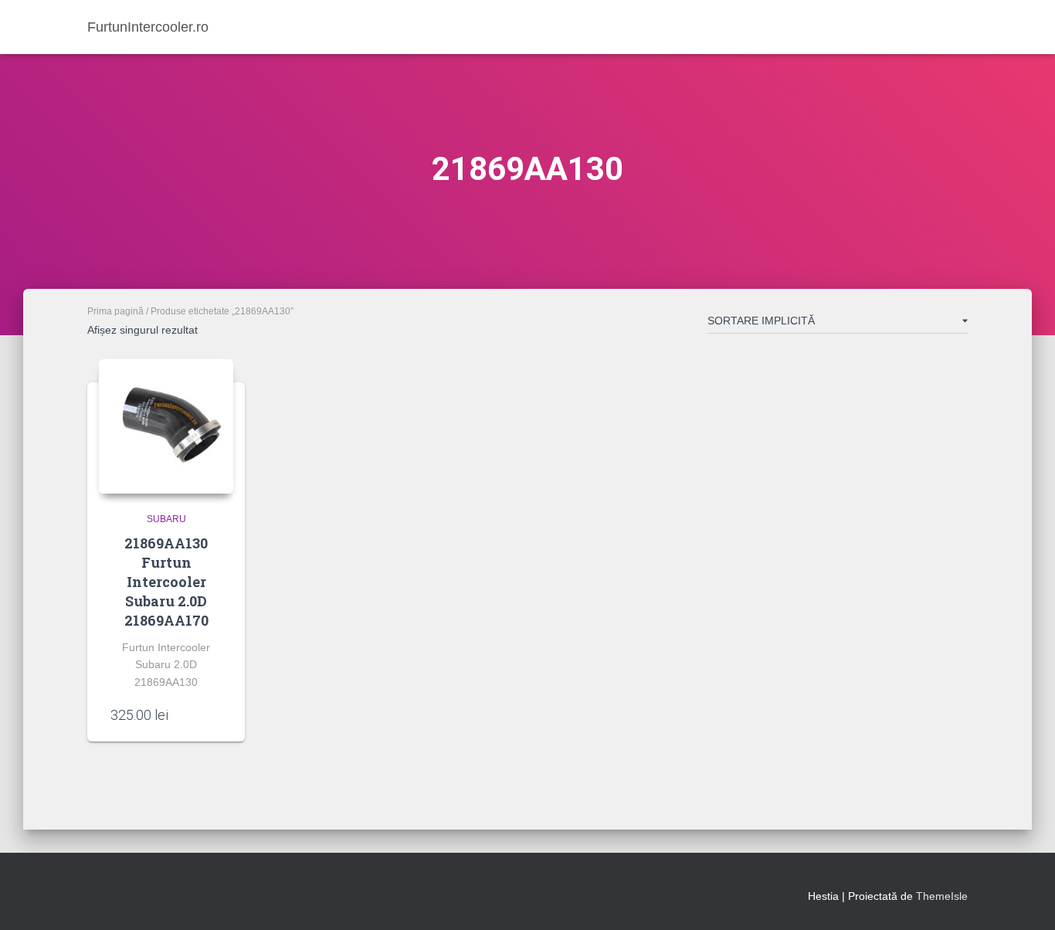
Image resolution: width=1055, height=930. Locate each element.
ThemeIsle (942, 896)
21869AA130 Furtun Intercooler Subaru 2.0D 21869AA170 (166, 582)
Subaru (166, 519)
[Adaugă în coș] (214, 714)
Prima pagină (115, 311)
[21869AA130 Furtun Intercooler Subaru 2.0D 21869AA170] (166, 426)
